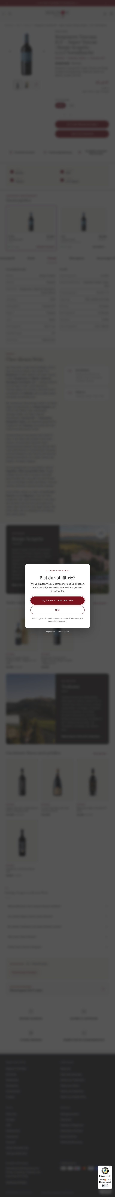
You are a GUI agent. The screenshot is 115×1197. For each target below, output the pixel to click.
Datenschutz (63, 632)
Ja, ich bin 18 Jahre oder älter (57, 600)
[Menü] (110, 1167)
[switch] (105, 1185)
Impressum (50, 632)
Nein (57, 610)
